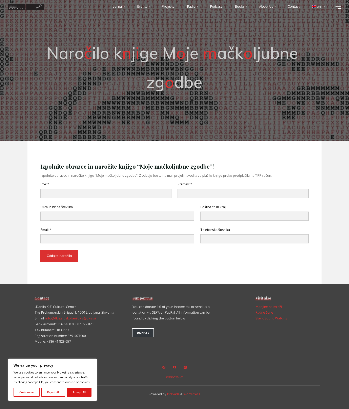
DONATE (143, 333)
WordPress (191, 394)
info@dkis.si (54, 318)
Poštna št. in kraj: (213, 207)
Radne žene (264, 312)
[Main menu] (337, 7)
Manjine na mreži (268, 307)
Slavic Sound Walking (271, 318)
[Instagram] (185, 367)
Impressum (174, 377)
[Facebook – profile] (164, 367)
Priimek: (185, 184)
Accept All (79, 392)
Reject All (53, 392)
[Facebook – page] (174, 367)
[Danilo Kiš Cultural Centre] (26, 6)
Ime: (44, 184)
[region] (52, 380)
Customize (26, 392)
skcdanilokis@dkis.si (80, 318)
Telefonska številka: (215, 229)
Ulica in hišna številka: (56, 207)
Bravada (173, 394)
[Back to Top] (333, 393)
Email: (46, 229)
